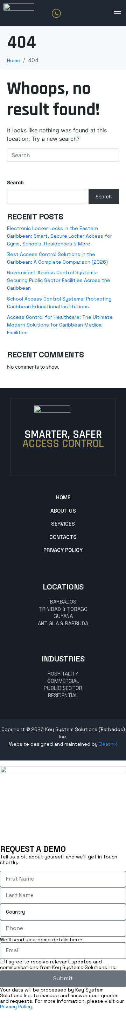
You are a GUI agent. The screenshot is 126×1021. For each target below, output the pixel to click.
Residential (63, 695)
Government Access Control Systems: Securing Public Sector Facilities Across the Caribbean (58, 280)
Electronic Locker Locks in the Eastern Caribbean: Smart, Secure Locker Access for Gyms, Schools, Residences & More (59, 236)
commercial (63, 681)
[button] (117, 12)
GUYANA (63, 616)
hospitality (63, 673)
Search (15, 182)
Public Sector (63, 688)
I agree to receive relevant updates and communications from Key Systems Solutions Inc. (58, 964)
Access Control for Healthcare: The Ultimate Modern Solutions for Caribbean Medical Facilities (60, 325)
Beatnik (108, 744)
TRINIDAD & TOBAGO (63, 609)
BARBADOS (63, 601)
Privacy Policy (16, 1006)
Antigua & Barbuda (63, 623)
